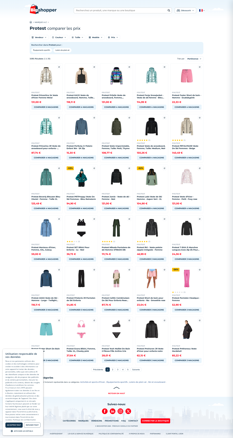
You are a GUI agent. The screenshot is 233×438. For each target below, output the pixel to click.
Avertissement (56, 434)
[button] (201, 10)
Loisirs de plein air (62, 50)
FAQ (123, 421)
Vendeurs (96, 421)
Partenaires (155, 434)
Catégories (69, 421)
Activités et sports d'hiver (92, 382)
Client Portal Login (174, 434)
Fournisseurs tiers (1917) (15, 388)
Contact (133, 421)
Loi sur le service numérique (80, 434)
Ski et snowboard (156, 382)
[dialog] (23, 392)
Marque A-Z (41, 22)
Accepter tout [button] (14, 425)
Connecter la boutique (155, 421)
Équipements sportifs (41, 50)
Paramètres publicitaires (27, 412)
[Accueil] (32, 22)
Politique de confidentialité (111, 434)
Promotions (112, 421)
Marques (83, 421)
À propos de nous (137, 434)
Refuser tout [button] (32, 425)
